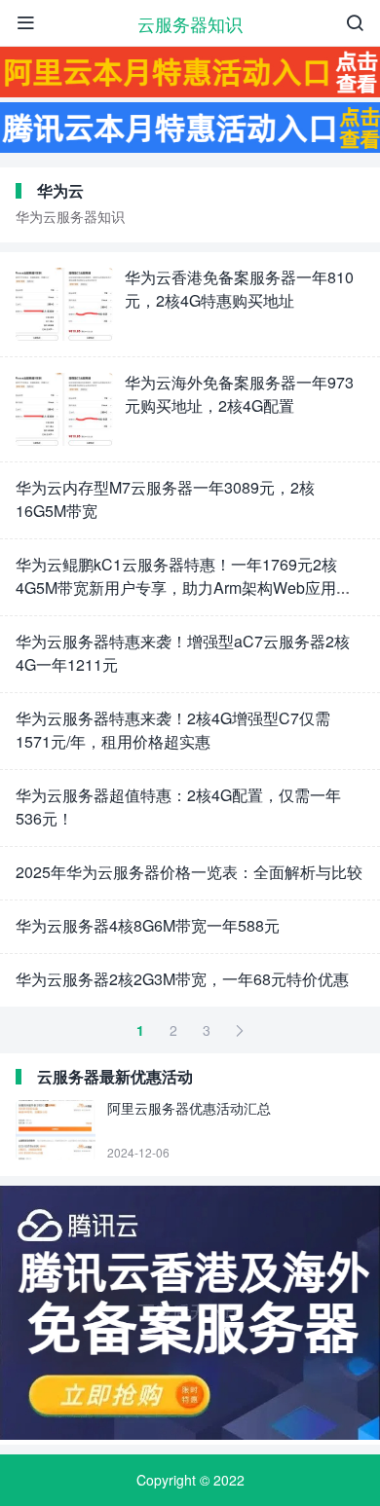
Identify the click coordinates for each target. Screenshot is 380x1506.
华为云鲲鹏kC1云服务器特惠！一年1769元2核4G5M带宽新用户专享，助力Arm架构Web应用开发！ (184, 587)
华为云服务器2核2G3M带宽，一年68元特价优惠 (182, 979)
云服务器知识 (190, 23)
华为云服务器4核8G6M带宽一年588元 (148, 925)
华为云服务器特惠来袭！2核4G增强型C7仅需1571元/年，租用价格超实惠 (173, 730)
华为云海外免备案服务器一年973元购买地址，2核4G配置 (239, 394)
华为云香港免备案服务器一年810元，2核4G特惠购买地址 (239, 289)
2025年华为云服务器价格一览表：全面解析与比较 (189, 872)
